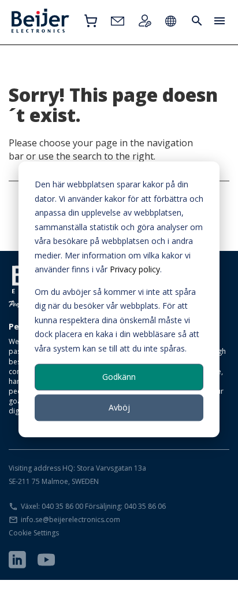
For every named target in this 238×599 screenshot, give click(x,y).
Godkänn (119, 376)
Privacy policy (135, 269)
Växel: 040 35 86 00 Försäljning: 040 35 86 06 (93, 506)
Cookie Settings (34, 533)
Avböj (119, 407)
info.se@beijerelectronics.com (70, 519)
